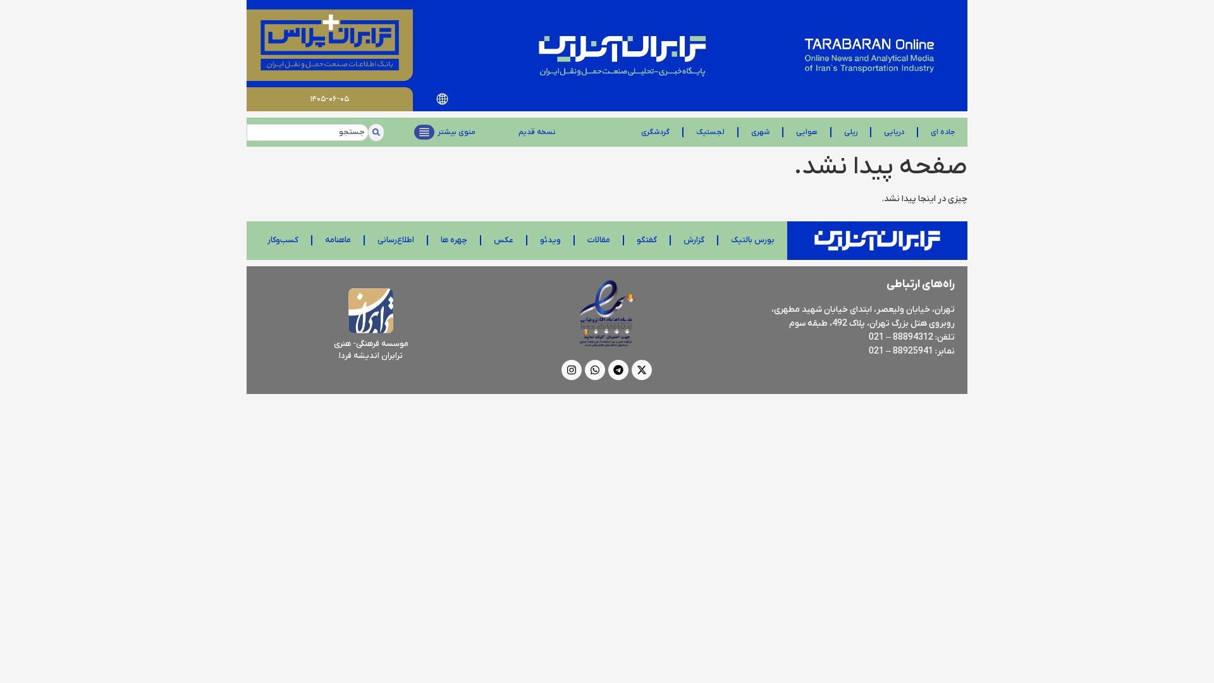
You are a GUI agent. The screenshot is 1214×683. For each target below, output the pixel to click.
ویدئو (550, 240)
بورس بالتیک (753, 240)
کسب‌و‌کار (282, 240)
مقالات (598, 240)
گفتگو (647, 240)
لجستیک (710, 132)
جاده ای (943, 132)
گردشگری (655, 132)
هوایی (807, 132)
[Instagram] (571, 370)
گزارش (694, 240)
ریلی (850, 132)
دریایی (894, 132)
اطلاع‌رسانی (395, 240)
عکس (503, 240)
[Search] (376, 132)
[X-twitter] (642, 370)
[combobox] (308, 132)
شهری (760, 132)
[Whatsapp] (595, 370)
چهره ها (454, 240)
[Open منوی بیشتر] (424, 132)
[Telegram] (618, 370)
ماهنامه (338, 240)
